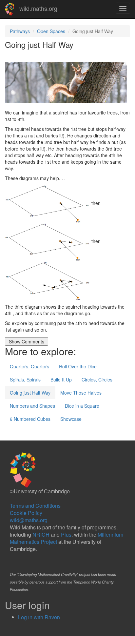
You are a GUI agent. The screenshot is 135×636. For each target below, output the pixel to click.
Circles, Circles (97, 379)
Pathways (20, 31)
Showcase (71, 419)
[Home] (9, 9)
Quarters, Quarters (29, 366)
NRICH (40, 534)
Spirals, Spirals (25, 379)
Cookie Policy (26, 513)
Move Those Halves (81, 392)
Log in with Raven (39, 617)
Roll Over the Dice (78, 366)
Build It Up (61, 379)
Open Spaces (51, 31)
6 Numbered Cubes (30, 419)
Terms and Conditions (35, 505)
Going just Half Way (30, 392)
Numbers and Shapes (32, 405)
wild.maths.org (38, 8)
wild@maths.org (29, 520)
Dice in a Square (82, 405)
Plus (66, 534)
